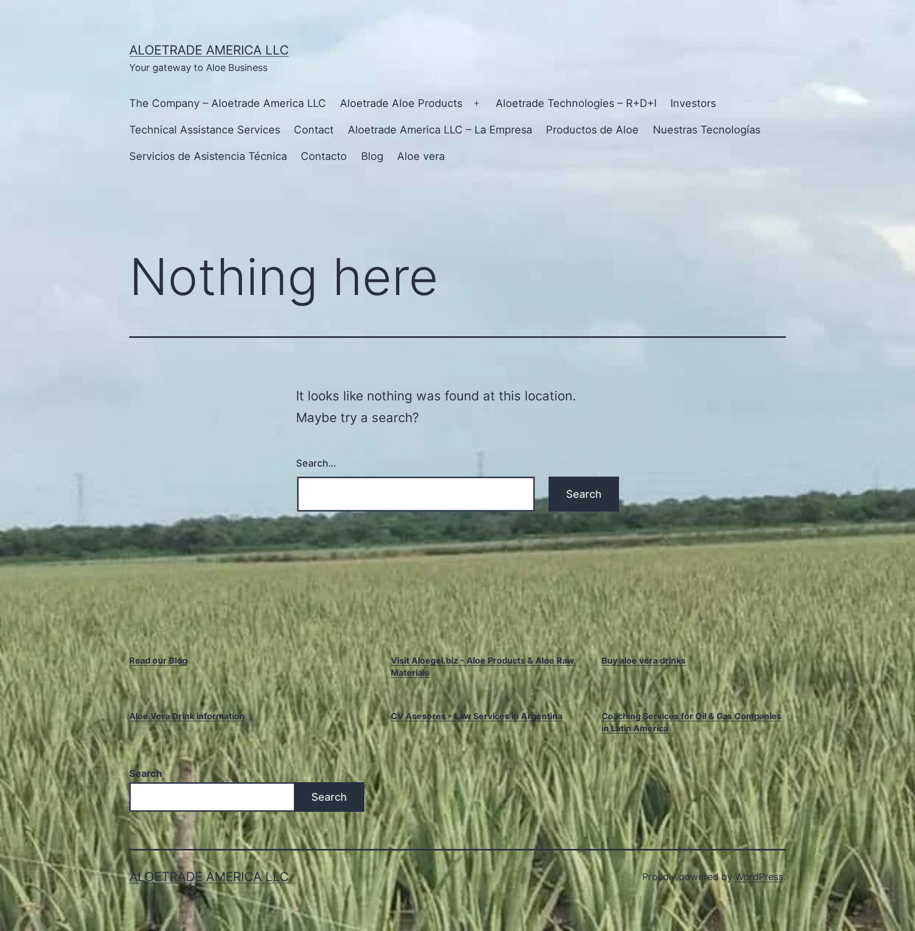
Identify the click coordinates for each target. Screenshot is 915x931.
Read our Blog (158, 660)
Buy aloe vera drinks (644, 660)
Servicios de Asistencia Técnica (208, 156)
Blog (372, 156)
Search (145, 773)
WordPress (759, 876)
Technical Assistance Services (204, 129)
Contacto (324, 156)
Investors (693, 103)
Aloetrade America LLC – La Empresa (440, 129)
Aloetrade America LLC (209, 50)
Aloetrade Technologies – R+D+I (576, 103)
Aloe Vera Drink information (187, 716)
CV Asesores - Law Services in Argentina (476, 716)
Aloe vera (421, 156)
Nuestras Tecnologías (706, 129)
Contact (314, 129)
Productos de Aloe (592, 129)
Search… (316, 463)
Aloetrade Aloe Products (401, 103)
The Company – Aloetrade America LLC (227, 103)
